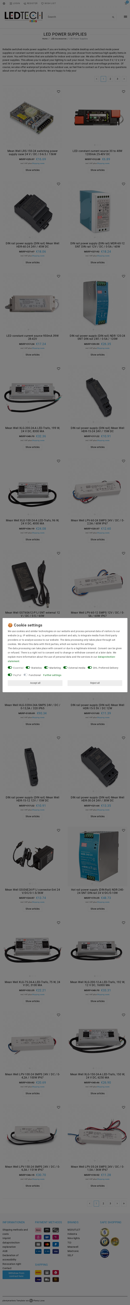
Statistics (36, 667)
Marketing (55, 667)
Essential (18, 667)
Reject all (95, 683)
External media (77, 667)
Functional (35, 675)
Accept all (35, 683)
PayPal (17, 675)
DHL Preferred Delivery (105, 667)
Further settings (52, 675)
